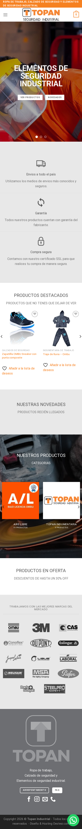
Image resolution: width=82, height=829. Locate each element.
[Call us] (53, 800)
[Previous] (4, 507)
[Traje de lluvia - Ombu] (61, 328)
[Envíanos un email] (45, 800)
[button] (73, 820)
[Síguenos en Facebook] (29, 800)
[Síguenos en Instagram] (37, 800)
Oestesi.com (61, 823)
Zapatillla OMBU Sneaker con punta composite (19, 355)
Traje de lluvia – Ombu (56, 354)
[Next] (78, 507)
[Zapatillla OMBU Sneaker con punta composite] (20, 328)
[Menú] (5, 15)
